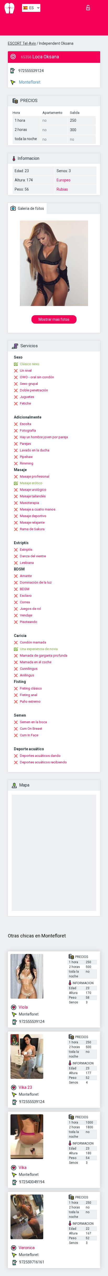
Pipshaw (26, 457)
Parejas (25, 444)
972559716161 (31, 1262)
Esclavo (26, 596)
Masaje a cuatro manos (37, 509)
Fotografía (28, 430)
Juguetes (27, 397)
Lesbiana (27, 563)
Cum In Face (29, 735)
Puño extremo (30, 701)
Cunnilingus (28, 669)
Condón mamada (33, 642)
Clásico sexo (29, 364)
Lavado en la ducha (34, 450)
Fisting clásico (31, 688)
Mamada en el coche (35, 662)
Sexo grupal (29, 384)
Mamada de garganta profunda (43, 655)
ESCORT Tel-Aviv (22, 43)
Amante (26, 576)
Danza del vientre (33, 556)
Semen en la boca (33, 722)
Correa (25, 602)
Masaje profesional (34, 476)
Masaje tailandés (33, 496)
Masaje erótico (31, 483)
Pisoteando (28, 622)
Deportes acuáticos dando (40, 756)
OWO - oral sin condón (37, 377)
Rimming (26, 463)
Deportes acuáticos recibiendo (43, 762)
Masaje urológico (33, 490)
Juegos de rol (30, 609)
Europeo (64, 180)
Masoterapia (29, 503)
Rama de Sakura (32, 529)
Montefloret (29, 82)
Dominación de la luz (36, 582)
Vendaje (26, 615)
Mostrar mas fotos (54, 319)
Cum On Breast (31, 729)
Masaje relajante (32, 522)
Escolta (25, 424)
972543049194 (31, 1182)
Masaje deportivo (33, 516)
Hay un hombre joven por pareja (44, 437)
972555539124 (31, 70)
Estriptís (26, 550)
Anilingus (27, 675)
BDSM (24, 589)
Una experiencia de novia (39, 649)
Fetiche (25, 403)
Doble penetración (34, 390)
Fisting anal (28, 695)
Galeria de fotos (30, 208)
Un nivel (26, 370)
